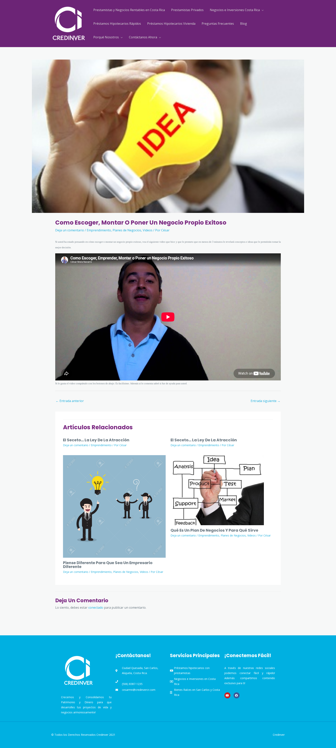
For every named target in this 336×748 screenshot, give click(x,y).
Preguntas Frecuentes (218, 23)
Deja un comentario (69, 230)
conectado (95, 607)
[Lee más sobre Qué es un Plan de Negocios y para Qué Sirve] (217, 490)
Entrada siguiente (265, 401)
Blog (243, 23)
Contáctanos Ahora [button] (143, 37)
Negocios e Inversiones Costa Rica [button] (235, 10)
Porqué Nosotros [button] (106, 37)
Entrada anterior (70, 401)
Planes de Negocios (127, 230)
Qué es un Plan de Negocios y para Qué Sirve (214, 530)
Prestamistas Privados (187, 10)
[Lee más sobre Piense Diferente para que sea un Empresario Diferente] (114, 506)
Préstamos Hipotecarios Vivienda (171, 23)
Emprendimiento (99, 230)
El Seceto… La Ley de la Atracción (96, 440)
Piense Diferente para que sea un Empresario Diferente (107, 564)
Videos (147, 230)
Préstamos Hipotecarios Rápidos (117, 23)
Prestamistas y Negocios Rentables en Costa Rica (129, 10)
